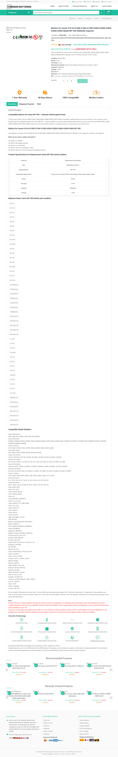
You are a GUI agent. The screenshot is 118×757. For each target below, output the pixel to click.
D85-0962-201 (14, 334)
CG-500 (12, 384)
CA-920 (12, 348)
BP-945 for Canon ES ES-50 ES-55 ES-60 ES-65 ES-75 (99, 667)
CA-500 (12, 379)
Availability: (55, 35)
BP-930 (12, 235)
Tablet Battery (84, 723)
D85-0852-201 (14, 321)
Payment (88, 1)
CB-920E (12, 375)
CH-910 (12, 388)
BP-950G (12, 267)
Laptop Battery (84, 720)
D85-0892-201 (14, 425)
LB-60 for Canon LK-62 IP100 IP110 (45, 666)
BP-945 (12, 253)
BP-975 (12, 276)
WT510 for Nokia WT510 (46, 694)
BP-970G (12, 280)
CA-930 (12, 357)
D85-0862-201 (14, 325)
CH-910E (13, 393)
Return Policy (78, 1)
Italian (63, 754)
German (57, 754)
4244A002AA (14, 303)
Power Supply (84, 731)
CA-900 (12, 339)
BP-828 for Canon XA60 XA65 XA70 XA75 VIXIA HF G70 (18, 667)
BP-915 (12, 217)
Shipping (97, 1)
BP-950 (12, 258)
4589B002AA (14, 397)
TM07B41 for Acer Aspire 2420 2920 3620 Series (72, 695)
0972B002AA (14, 289)
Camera (89, 18)
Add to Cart (82, 81)
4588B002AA (14, 312)
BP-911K (12, 208)
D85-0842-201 (14, 316)
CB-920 (12, 370)
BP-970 (12, 271)
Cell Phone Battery (86, 728)
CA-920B (12, 352)
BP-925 (12, 226)
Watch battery (84, 734)
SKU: (70, 35)
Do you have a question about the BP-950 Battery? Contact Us (72, 76)
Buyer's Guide (107, 1)
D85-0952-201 (14, 330)
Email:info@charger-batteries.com (20, 734)
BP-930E (12, 240)
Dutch (74, 754)
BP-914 (12, 212)
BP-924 (12, 221)
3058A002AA (14, 298)
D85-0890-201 (14, 420)
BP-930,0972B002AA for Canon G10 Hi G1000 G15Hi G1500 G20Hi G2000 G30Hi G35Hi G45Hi (19, 696)
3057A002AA (14, 294)
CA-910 (12, 343)
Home (74, 18)
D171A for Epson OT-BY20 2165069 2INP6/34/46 (99, 695)
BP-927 (12, 231)
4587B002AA (14, 307)
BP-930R (12, 244)
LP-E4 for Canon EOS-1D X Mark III (72, 666)
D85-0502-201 (14, 416)
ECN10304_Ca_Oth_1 (79, 35)
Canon (96, 18)
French (68, 754)
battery (80, 18)
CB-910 (12, 366)
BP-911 (12, 203)
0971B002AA (14, 285)
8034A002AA (14, 407)
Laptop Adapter (85, 726)
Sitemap (46, 734)
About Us (47, 720)
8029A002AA (14, 402)
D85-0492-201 (14, 411)
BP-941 (12, 249)
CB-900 (12, 361)
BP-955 (12, 262)
